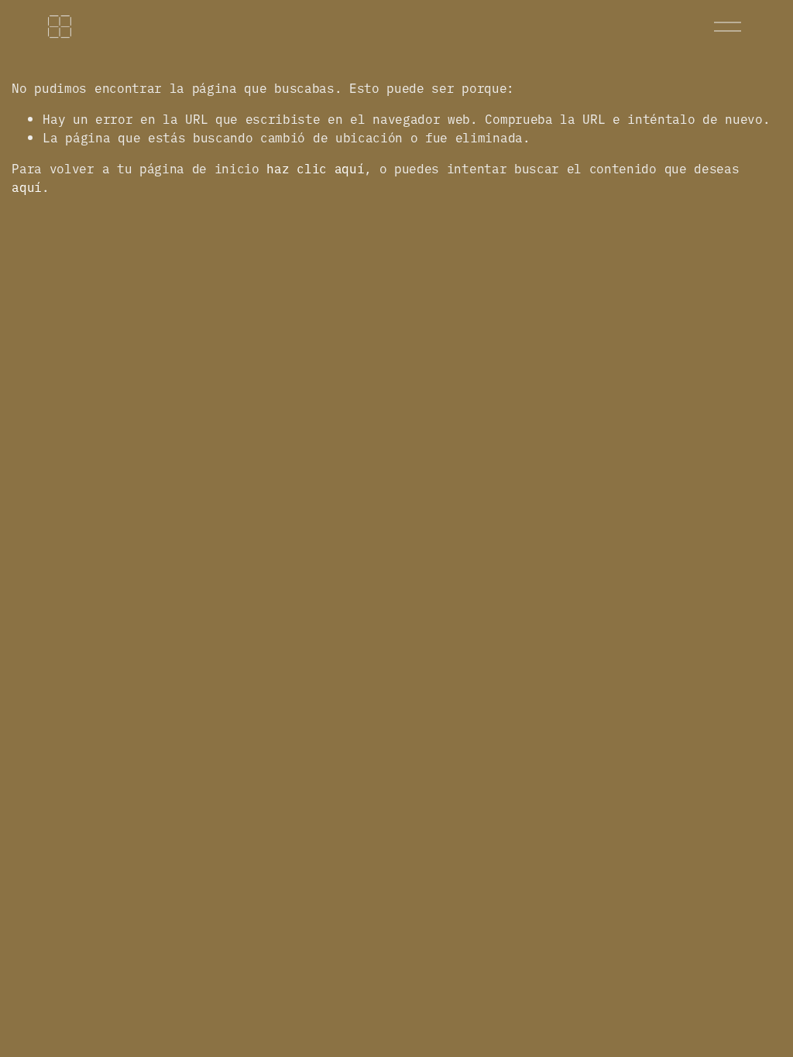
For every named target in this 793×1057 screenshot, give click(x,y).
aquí (27, 186)
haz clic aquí (315, 167)
